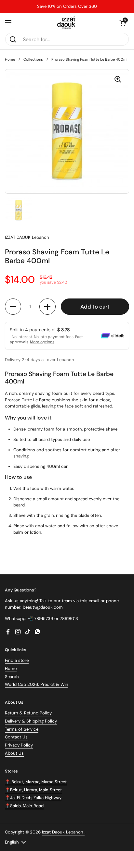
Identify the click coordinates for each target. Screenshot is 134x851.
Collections (33, 59)
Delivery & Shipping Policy (31, 721)
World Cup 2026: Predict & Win (36, 684)
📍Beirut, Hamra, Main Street (33, 790)
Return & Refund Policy (28, 713)
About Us (14, 753)
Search (12, 676)
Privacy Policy (19, 745)
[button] (122, 22)
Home (10, 59)
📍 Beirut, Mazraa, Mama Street (36, 781)
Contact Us (16, 737)
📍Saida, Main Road (24, 805)
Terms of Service (21, 729)
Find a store (17, 660)
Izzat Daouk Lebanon (63, 832)
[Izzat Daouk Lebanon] (67, 22)
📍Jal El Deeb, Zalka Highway (33, 797)
